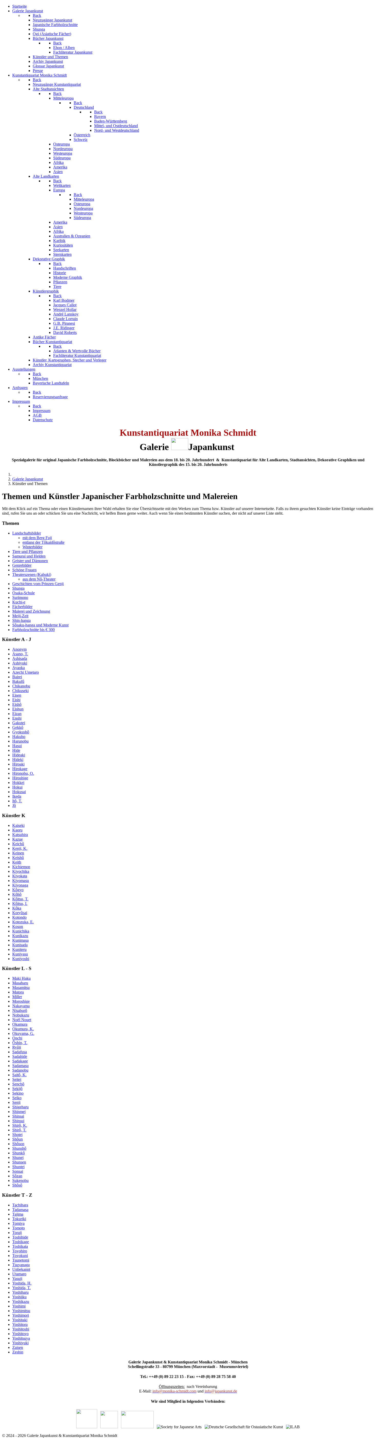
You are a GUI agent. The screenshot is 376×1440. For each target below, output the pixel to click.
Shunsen (19, 1162)
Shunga (18, 588)
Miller (17, 997)
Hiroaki (18, 764)
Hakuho (18, 736)
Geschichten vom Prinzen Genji (38, 584)
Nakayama (21, 1006)
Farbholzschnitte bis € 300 (33, 629)
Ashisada (19, 658)
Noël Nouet (21, 1020)
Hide (16, 750)
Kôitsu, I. (19, 903)
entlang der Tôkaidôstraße (43, 542)
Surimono (20, 597)
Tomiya (18, 1223)
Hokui (17, 787)
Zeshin (17, 1352)
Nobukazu (20, 1015)
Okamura (19, 1024)
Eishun (18, 709)
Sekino (18, 1093)
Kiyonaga (20, 885)
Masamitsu (21, 987)
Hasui (17, 746)
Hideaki (18, 755)
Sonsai (17, 1171)
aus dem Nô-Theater (39, 579)
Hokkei (18, 782)
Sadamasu (20, 1065)
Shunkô (18, 1153)
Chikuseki (20, 690)
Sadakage (20, 1061)
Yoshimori (20, 1315)
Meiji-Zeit (20, 616)
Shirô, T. (19, 1130)
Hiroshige (20, 778)
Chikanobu (21, 686)
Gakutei (18, 723)
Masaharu (20, 983)
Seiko (16, 1098)
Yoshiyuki (20, 1343)
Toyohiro (19, 1251)
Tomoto (18, 1228)
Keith (16, 862)
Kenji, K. (19, 848)
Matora (18, 992)
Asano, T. (20, 654)
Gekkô (17, 727)
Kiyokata (19, 876)
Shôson (18, 1144)
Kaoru (17, 830)
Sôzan (17, 1176)
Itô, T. (17, 801)
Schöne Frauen (24, 570)
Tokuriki (19, 1219)
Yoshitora (20, 1324)
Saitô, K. (19, 1075)
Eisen (16, 695)
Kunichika (20, 931)
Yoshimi (19, 1306)
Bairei (17, 677)
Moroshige (21, 1001)
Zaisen (17, 1347)
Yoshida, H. (21, 1283)
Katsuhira (20, 834)
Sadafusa (19, 1052)
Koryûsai (19, 913)
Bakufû (18, 681)
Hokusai (19, 792)
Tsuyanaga (21, 1265)
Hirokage (19, 769)
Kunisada (20, 945)
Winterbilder (32, 547)
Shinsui (18, 1121)
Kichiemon (21, 867)
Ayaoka (18, 667)
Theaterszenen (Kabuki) (31, 574)
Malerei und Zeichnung (31, 611)
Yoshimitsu (21, 1311)
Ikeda (16, 796)
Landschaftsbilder (26, 533)
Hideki (17, 759)
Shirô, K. (19, 1125)
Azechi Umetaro (25, 672)
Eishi (16, 700)
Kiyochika (20, 871)
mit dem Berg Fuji (37, 538)
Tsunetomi (20, 1260)
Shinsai (18, 1116)
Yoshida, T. (21, 1288)
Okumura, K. (23, 1029)
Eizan (16, 713)
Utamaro (19, 1274)
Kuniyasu (20, 954)
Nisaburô (19, 1010)
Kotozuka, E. (23, 922)
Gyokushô (20, 732)
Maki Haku (21, 978)
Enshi (16, 718)
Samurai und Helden (29, 556)
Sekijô (17, 1088)
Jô (14, 805)
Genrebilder (21, 565)
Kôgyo (18, 890)
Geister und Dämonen (30, 561)
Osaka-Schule (23, 593)
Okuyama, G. (23, 1033)
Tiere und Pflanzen (27, 551)
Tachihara (20, 1205)
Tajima (17, 1214)
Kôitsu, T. (20, 899)
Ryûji (16, 1047)
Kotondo (19, 917)
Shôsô (17, 1185)
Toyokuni (20, 1255)
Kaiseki (18, 825)
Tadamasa (20, 1209)
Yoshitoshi (20, 1329)
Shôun (17, 1139)
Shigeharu (20, 1107)
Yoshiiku (19, 1297)
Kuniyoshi (20, 959)
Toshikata (20, 1246)
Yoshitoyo (20, 1334)
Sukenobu (20, 1180)
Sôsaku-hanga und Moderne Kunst (40, 625)
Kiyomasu (20, 880)
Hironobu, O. (23, 773)
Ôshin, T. (19, 1042)
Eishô (16, 704)
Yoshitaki (19, 1320)
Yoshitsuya (21, 1338)
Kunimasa (20, 940)
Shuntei (18, 1167)
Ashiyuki (19, 663)
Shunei (18, 1157)
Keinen (18, 853)
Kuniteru (19, 949)
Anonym (19, 649)
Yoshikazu (20, 1301)
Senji (16, 1102)
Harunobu (20, 741)
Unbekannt (21, 1269)
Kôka (16, 908)
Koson (17, 926)
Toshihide (20, 1237)
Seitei (16, 1079)
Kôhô (16, 894)
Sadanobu (20, 1070)
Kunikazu (20, 936)
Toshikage (20, 1242)
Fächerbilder (22, 606)
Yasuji (17, 1278)
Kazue (17, 839)
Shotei (17, 1134)
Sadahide (19, 1056)
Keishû (18, 857)
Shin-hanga (21, 620)
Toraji (17, 1232)
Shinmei (19, 1111)
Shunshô (19, 1148)
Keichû (18, 844)
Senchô (18, 1084)
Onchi (17, 1038)
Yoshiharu (20, 1292)
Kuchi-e (18, 602)
